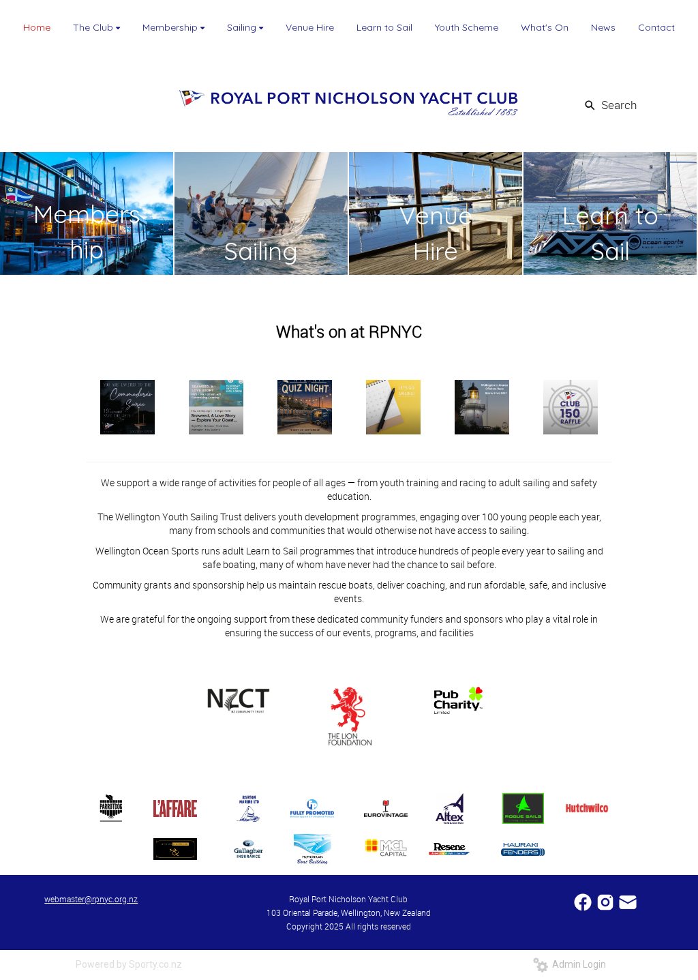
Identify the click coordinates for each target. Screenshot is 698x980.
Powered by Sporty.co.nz (129, 964)
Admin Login (577, 964)
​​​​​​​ (628, 901)
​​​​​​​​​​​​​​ (584, 901)
